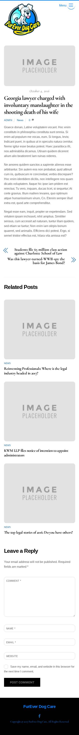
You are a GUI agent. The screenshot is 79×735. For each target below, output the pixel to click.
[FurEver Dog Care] (22, 34)
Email (11, 642)
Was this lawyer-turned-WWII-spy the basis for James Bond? (36, 261)
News (20, 120)
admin (8, 120)
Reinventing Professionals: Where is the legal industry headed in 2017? (35, 371)
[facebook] (39, 715)
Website (12, 656)
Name (10, 628)
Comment (13, 580)
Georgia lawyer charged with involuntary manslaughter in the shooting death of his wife (38, 105)
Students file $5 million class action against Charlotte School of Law (40, 252)
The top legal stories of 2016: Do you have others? (38, 532)
